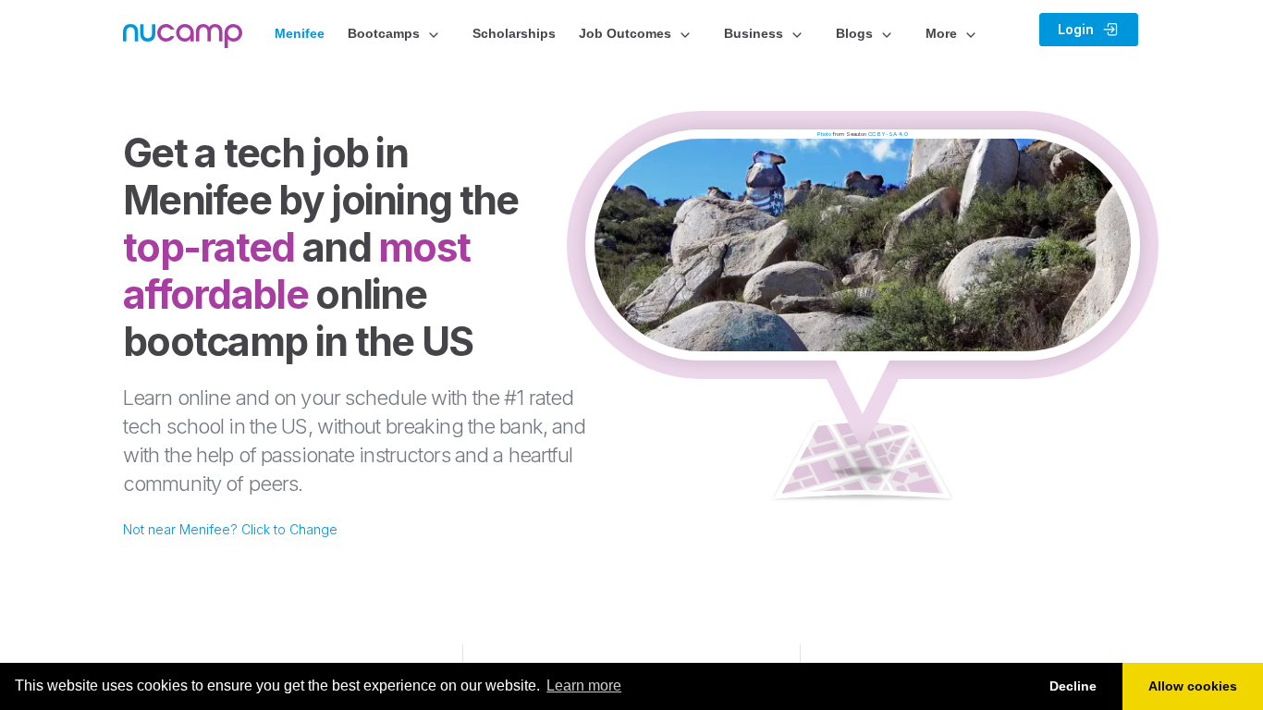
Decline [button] (1073, 686)
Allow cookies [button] (1192, 686)
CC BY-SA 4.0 (888, 133)
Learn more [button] (583, 685)
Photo (824, 133)
